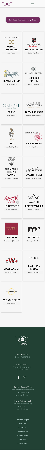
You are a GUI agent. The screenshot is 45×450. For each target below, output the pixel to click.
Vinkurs (22, 424)
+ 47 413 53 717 (22, 406)
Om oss (22, 439)
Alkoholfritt (22, 435)
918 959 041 (25, 357)
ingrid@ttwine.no (22, 409)
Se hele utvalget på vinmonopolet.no (23, 20)
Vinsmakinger (22, 420)
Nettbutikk (22, 443)
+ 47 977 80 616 (22, 392)
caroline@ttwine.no (22, 395)
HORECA (22, 428)
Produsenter (22, 431)
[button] (32, 3)
